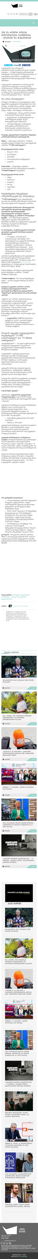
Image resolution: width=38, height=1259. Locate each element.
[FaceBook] (8, 65)
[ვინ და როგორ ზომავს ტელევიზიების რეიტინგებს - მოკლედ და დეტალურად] (19, 53)
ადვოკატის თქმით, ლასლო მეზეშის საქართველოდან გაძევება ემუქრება (17, 1205)
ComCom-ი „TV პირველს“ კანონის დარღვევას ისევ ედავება (18, 788)
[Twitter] (17, 65)
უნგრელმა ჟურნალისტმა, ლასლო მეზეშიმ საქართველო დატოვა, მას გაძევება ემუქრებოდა (17, 1114)
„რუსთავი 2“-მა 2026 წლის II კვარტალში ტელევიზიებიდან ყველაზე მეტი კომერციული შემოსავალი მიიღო (18, 753)
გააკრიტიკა (25, 262)
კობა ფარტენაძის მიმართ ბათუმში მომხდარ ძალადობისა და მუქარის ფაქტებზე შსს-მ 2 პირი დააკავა (18, 824)
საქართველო (16, 41)
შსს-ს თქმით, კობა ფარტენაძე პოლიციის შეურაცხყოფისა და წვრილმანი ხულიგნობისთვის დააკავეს (17, 717)
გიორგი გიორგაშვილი (20, 606)
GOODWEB (23, 1256)
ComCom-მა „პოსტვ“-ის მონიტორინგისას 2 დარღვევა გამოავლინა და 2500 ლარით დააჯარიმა (18, 1145)
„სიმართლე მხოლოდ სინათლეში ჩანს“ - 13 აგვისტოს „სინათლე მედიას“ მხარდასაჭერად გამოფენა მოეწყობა (18, 860)
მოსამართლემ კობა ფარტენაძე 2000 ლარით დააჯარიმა (18, 681)
